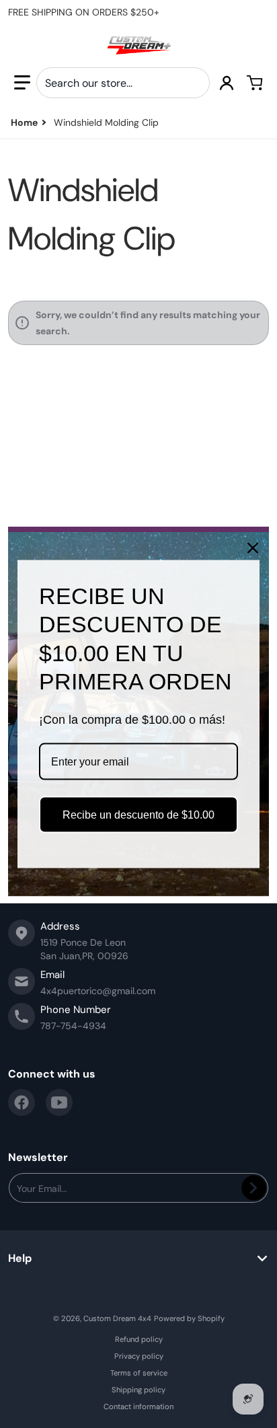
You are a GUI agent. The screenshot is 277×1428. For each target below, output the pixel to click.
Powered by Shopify (189, 1318)
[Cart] (255, 83)
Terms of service (138, 1373)
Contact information (138, 1406)
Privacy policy (138, 1356)
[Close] (253, 547)
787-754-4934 (73, 1026)
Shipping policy (138, 1389)
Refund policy (139, 1339)
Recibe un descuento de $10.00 (138, 815)
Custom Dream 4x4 (117, 1318)
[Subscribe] (253, 1188)
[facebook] (21, 1102)
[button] (22, 82)
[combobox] (123, 82)
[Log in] (226, 83)
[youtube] (59, 1102)
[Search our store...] (194, 83)
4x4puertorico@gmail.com (97, 991)
